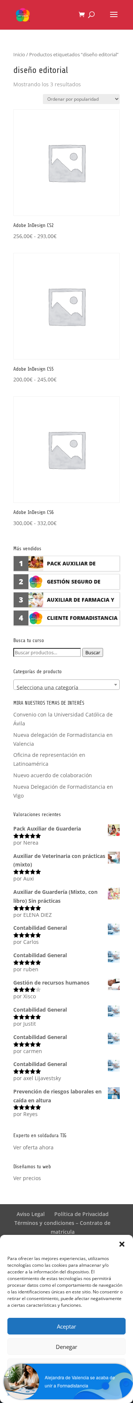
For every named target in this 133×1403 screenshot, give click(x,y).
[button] (122, 1244)
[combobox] (66, 684)
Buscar (92, 652)
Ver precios (27, 1178)
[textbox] (66, 687)
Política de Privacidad (81, 1213)
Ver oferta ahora (33, 1147)
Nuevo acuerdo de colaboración (52, 775)
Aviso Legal (31, 1213)
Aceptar (66, 1326)
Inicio (19, 54)
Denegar (66, 1346)
